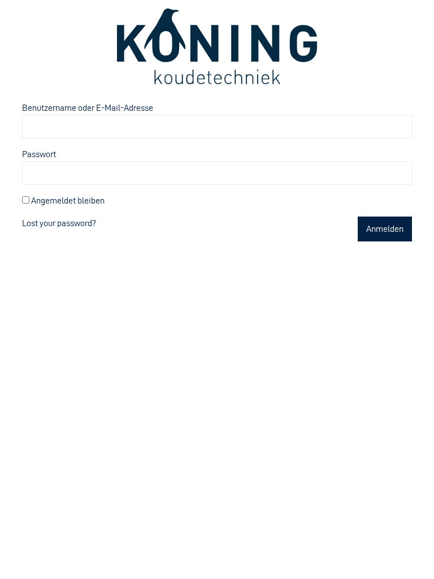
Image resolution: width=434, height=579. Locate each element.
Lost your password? (59, 223)
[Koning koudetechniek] (217, 46)
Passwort (39, 154)
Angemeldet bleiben (67, 200)
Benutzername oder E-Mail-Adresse (87, 108)
